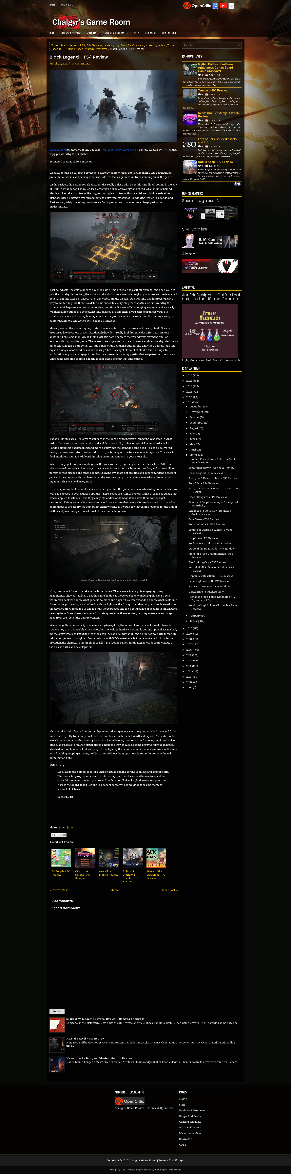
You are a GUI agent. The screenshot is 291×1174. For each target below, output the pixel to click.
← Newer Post (58, 890)
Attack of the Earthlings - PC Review (155, 874)
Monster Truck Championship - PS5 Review (210, 555)
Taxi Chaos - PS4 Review (204, 519)
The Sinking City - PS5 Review (207, 562)
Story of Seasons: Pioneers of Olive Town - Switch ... (214, 490)
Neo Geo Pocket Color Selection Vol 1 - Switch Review (212, 460)
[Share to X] (61, 835)
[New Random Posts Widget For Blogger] (237, 184)
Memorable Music (190, 1133)
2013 (189, 666)
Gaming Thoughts (190, 1121)
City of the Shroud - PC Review (82, 874)
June (192, 439)
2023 (189, 391)
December (196, 406)
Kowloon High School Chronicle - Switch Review (213, 606)
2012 (189, 671)
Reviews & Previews (71, 33)
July (192, 433)
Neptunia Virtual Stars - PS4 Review (210, 576)
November (196, 412)
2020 (189, 628)
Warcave (101, 49)
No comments (81, 63)
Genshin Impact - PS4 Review (206, 524)
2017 (189, 644)
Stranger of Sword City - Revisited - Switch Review (210, 512)
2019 (189, 633)
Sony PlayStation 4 (132, 45)
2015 (189, 655)
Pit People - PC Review (60, 872)
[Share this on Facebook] (59, 827)
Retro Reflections (190, 1127)
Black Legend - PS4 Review (78, 57)
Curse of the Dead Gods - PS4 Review (211, 548)
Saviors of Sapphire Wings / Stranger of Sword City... (213, 503)
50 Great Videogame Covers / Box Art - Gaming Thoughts (105, 1019)
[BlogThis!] (57, 835)
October (194, 417)
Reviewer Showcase (116, 33)
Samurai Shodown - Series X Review (211, 468)
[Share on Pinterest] (68, 827)
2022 (189, 397)
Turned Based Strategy (80, 49)
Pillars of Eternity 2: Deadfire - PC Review (131, 876)
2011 (188, 676)
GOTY (136, 33)
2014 (189, 660)
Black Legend (69, 45)
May (192, 444)
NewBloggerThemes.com (168, 1169)
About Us (67, 5)
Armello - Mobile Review (108, 872)
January (194, 621)
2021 (189, 402)
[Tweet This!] (63, 827)
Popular (57, 1011)
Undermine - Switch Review (206, 591)
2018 (189, 639)
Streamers (150, 33)
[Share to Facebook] (65, 835)
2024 (189, 386)
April (192, 449)
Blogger (179, 1160)
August (193, 428)
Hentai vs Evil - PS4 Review (85, 1038)
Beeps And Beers (190, 1116)
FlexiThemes (127, 1169)
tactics (161, 45)
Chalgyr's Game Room (143, 1160)
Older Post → (170, 890)
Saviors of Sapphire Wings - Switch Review (210, 531)
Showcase (185, 1139)
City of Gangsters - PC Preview (207, 497)
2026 (189, 375)
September (196, 422)
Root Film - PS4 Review (203, 483)
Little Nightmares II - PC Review (208, 581)
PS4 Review (94, 45)
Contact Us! (169, 33)
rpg (117, 45)
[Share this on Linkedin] (72, 827)
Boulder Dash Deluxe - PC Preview (210, 543)
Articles (93, 33)
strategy (151, 45)
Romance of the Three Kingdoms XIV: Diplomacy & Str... (212, 598)
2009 (189, 687)
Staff (182, 1104)
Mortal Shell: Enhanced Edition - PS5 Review (211, 569)
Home (52, 5)
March (193, 455)
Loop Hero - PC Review (203, 538)
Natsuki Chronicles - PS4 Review (209, 586)
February (195, 615)
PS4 (82, 45)
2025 (189, 380)
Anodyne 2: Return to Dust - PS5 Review (213, 478)
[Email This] (53, 835)
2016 (189, 649)
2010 (189, 682)
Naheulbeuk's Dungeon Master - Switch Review (99, 1058)
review (108, 45)
